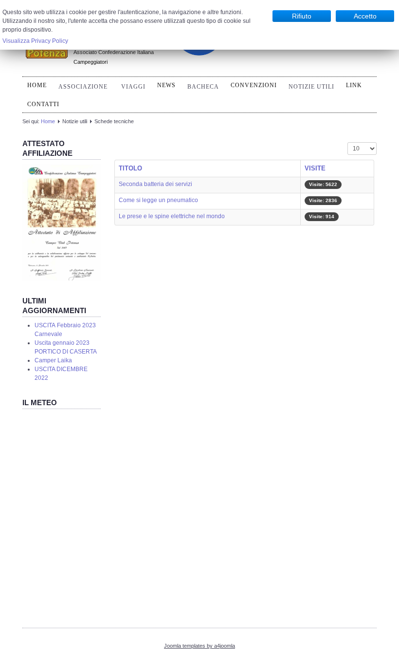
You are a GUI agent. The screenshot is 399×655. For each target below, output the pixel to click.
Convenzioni (254, 85)
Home (37, 85)
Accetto (365, 16)
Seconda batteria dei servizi (155, 184)
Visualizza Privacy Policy (35, 40)
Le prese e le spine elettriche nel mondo (172, 216)
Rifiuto (301, 16)
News (166, 85)
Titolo (130, 168)
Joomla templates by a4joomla (199, 646)
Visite (315, 168)
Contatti (43, 104)
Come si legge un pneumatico (158, 200)
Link (354, 85)
